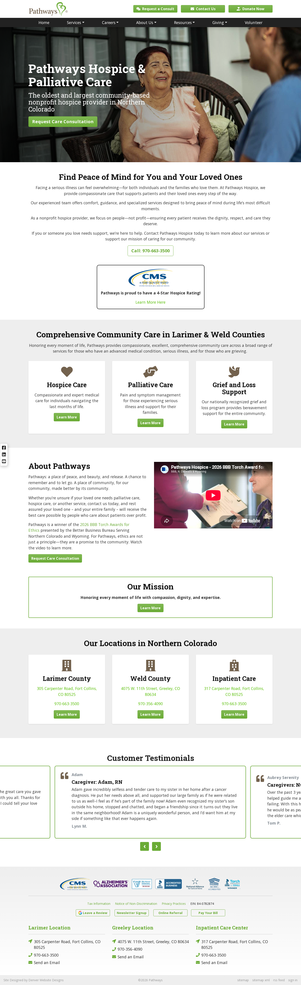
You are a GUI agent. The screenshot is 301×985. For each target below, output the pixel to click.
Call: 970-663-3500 (150, 251)
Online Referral (170, 913)
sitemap (243, 980)
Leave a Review (95, 913)
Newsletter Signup (132, 913)
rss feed (279, 980)
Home (44, 22)
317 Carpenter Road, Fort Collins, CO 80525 (234, 944)
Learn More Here (150, 302)
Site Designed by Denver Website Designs (34, 980)
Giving (218, 22)
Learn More (67, 417)
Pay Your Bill (208, 913)
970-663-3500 (66, 703)
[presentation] (144, 846)
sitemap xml (261, 980)
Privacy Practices (174, 903)
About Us (144, 22)
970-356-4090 (150, 703)
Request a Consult (157, 8)
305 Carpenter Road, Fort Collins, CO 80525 (67, 944)
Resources (183, 22)
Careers (108, 22)
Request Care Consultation (63, 122)
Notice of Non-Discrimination (136, 903)
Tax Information (98, 903)
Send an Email (47, 962)
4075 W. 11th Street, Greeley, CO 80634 (153, 941)
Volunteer (253, 22)
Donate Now (253, 8)
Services (74, 22)
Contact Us (205, 8)
